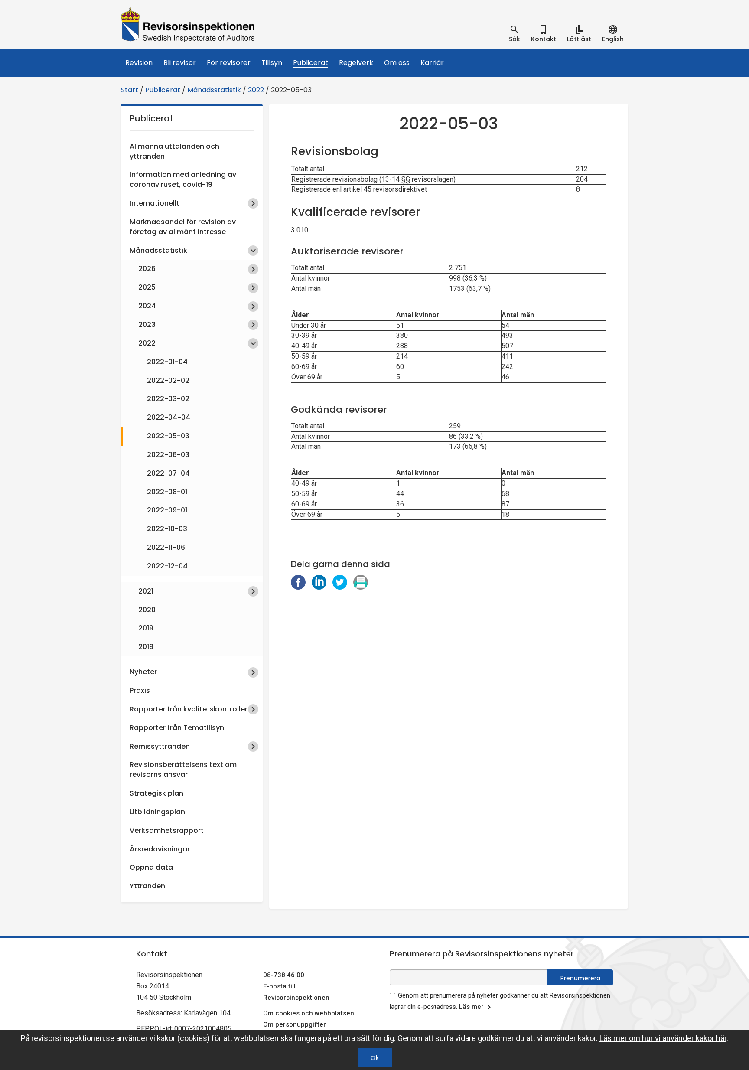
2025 (147, 287)
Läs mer (471, 1007)
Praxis (140, 690)
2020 (147, 610)
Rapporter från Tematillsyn (177, 728)
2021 (145, 591)
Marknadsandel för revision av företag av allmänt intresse (183, 227)
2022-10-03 (167, 529)
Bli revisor (179, 63)
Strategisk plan (156, 793)
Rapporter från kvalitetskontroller (188, 709)
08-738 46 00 (283, 975)
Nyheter (143, 672)
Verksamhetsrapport (167, 830)
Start (129, 90)
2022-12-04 (167, 566)
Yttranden (147, 886)
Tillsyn (271, 63)
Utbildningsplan (157, 812)
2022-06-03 (168, 455)
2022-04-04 (168, 417)
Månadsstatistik (214, 90)
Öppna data (151, 867)
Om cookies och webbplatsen (308, 1013)
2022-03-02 (168, 399)
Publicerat (310, 63)
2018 (145, 647)
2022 (256, 90)
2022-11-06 (166, 547)
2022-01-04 (167, 362)
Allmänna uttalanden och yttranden (174, 151)
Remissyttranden (160, 746)
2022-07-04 (168, 473)
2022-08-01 (167, 492)
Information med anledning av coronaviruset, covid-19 (183, 179)
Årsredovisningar (160, 849)
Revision (139, 63)
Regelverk (356, 63)
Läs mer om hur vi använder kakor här (662, 1038)
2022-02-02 (168, 380)
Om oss (397, 63)
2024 (147, 306)
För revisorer (229, 63)
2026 (147, 269)
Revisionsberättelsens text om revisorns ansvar (183, 770)
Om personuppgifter (294, 1024)
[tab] (514, 34)
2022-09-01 (167, 510)
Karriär (432, 63)
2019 (145, 628)
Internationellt (154, 203)
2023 (147, 324)
